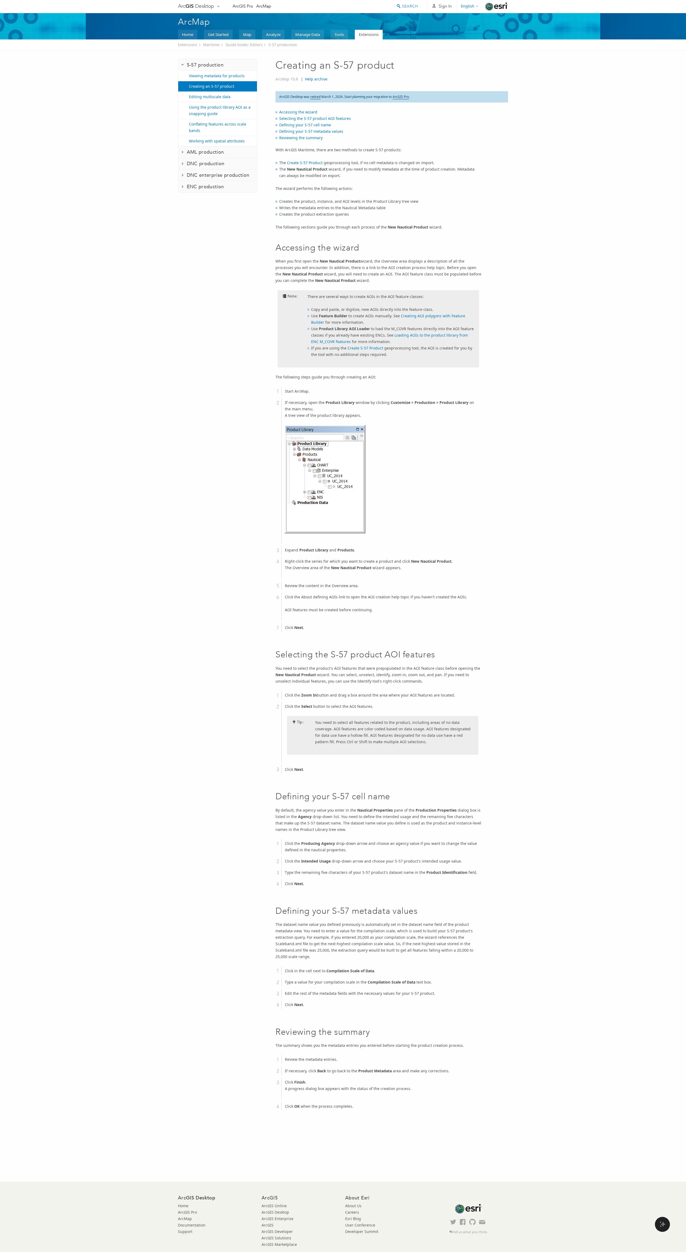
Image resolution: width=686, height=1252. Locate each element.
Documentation (192, 1225)
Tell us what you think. (470, 1232)
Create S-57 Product (305, 162)
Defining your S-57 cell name (305, 124)
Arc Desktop (196, 6)
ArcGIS (268, 1225)
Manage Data (307, 34)
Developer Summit (361, 1231)
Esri (496, 6)
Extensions (369, 34)
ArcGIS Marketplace (279, 1244)
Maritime (211, 44)
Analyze (273, 34)
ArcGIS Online (274, 1205)
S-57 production (283, 44)
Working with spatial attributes (217, 140)
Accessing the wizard (298, 112)
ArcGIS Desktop (275, 1212)
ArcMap (263, 6)
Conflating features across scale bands (217, 127)
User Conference (360, 1225)
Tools (339, 34)
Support (185, 1231)
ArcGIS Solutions (276, 1237)
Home (187, 34)
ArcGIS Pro (243, 6)
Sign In (445, 6)
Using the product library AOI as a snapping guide (220, 110)
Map (247, 34)
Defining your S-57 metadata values (311, 131)
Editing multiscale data (209, 96)
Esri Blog (353, 1218)
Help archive (316, 79)
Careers (352, 1212)
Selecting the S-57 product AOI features (315, 118)
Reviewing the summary (301, 137)
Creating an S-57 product (211, 86)
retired (315, 96)
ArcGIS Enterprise (277, 1218)
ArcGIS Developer (277, 1231)
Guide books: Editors (244, 44)
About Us (353, 1205)
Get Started (218, 34)
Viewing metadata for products (217, 75)
